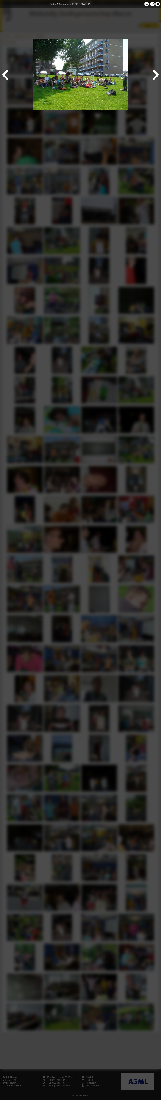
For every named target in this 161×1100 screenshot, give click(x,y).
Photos (52, 4)
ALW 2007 (85, 4)
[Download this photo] (146, 4)
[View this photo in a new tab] (152, 4)
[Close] (157, 4)
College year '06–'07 (68, 4)
